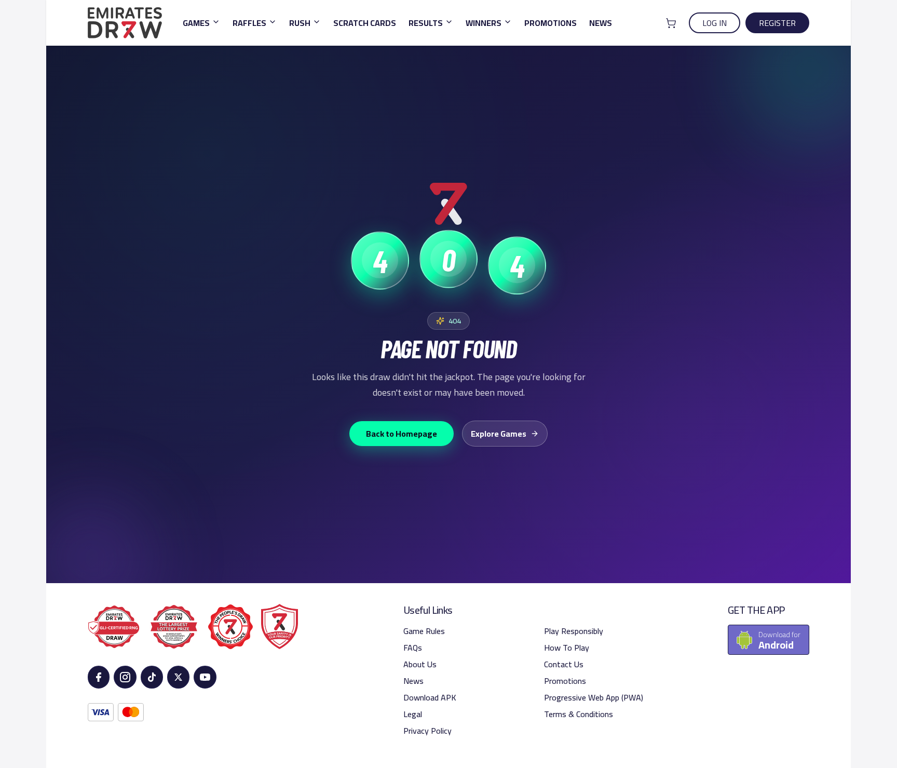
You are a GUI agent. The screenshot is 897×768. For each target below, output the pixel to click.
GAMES (196, 23)
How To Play (566, 647)
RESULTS (426, 23)
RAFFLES (249, 23)
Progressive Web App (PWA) (593, 697)
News (413, 681)
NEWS (600, 23)
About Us (420, 664)
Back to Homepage (401, 433)
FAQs (412, 647)
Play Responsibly (573, 631)
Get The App (756, 610)
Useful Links (428, 610)
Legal (412, 714)
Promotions (565, 681)
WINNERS (483, 23)
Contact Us (563, 664)
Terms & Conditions (578, 714)
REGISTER (777, 23)
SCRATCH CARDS (364, 23)
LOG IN (714, 23)
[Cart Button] (671, 23)
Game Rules (424, 631)
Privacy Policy (427, 730)
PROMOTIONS (550, 23)
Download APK (429, 697)
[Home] (125, 22)
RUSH (299, 23)
